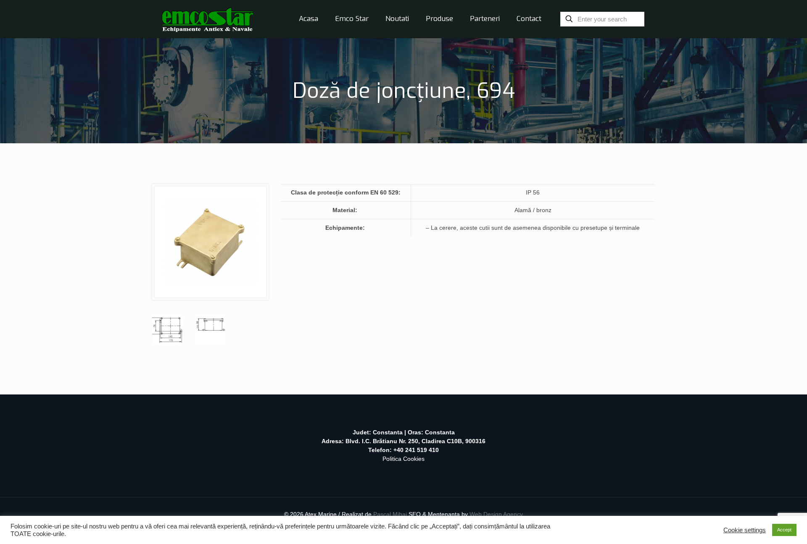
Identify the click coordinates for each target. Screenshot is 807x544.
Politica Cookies (403, 458)
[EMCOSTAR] (207, 19)
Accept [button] (784, 529)
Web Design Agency (496, 514)
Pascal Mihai (391, 514)
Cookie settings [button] (744, 530)
